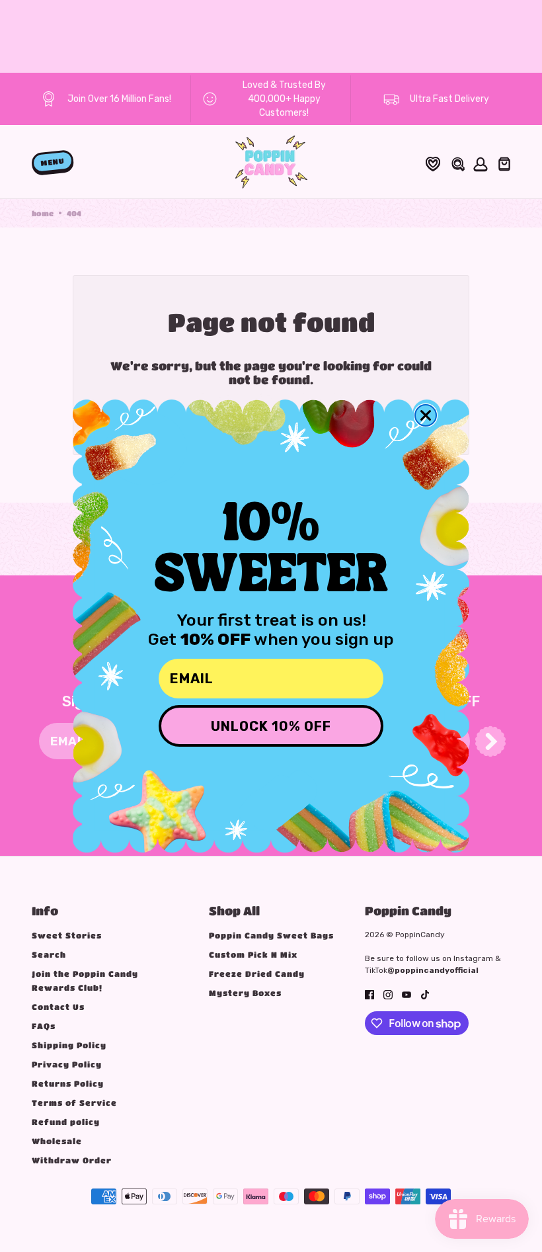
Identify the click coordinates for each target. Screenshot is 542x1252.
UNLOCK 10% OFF (271, 726)
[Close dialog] (425, 415)
